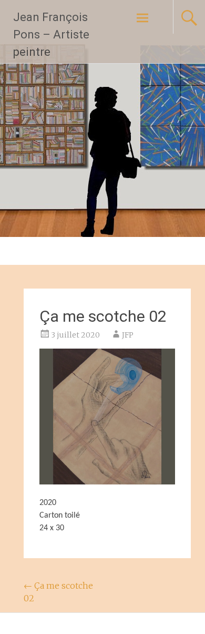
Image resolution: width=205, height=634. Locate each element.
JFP (128, 335)
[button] (107, 416)
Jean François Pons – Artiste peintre (51, 34)
